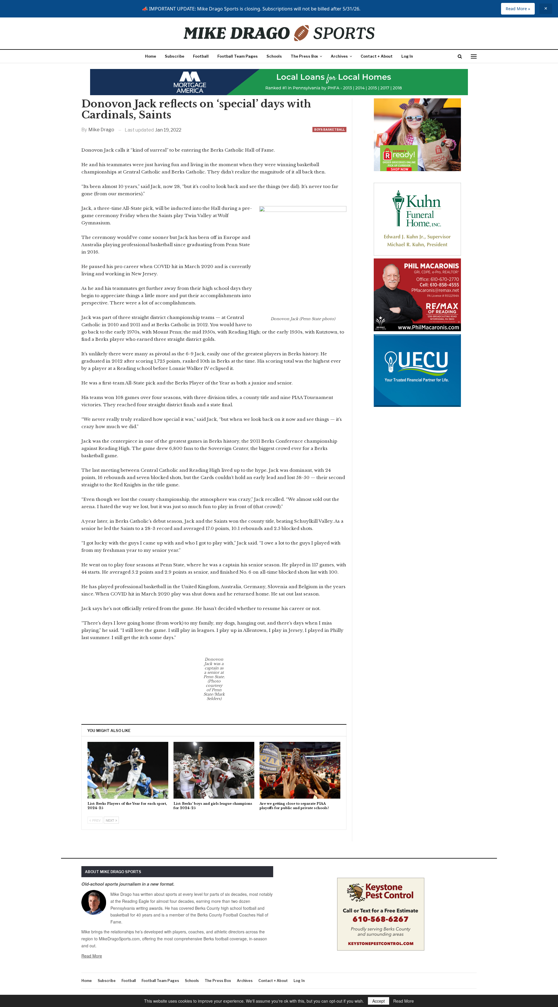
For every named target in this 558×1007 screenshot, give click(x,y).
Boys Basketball (329, 129)
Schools (274, 56)
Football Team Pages (237, 56)
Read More (91, 956)
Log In (407, 56)
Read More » (518, 8)
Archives (339, 56)
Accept (378, 1001)
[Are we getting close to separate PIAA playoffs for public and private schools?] (300, 770)
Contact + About (377, 56)
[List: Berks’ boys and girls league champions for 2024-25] (214, 770)
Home (150, 56)
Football (201, 56)
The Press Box (304, 56)
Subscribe (174, 56)
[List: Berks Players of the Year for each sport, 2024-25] (127, 770)
